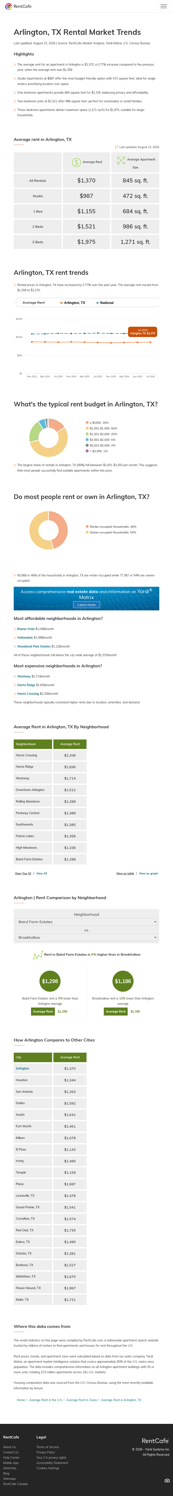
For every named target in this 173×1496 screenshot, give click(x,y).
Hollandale (25, 637)
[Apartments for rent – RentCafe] (17, 6)
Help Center (11, 1458)
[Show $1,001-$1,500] (101, 428)
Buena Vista (26, 629)
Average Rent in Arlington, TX (121, 1400)
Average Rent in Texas (81, 1400)
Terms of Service (47, 1447)
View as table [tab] (125, 873)
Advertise (9, 1468)
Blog (6, 1473)
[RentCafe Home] (155, 1440)
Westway (24, 676)
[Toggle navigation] (164, 6)
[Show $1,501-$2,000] (101, 434)
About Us (9, 1447)
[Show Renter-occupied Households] (111, 526)
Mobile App (10, 1463)
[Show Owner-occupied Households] (111, 532)
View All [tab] (41, 873)
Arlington (22, 1068)
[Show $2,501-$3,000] (100, 445)
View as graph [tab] (148, 873)
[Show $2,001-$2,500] (100, 439)
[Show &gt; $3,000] (97, 451)
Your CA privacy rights (51, 1458)
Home (21, 1400)
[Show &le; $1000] (97, 422)
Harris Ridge (26, 685)
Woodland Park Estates (34, 646)
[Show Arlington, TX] (72, 303)
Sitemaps (9, 1479)
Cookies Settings (47, 1468)
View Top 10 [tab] (23, 873)
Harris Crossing (28, 694)
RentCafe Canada (15, 1484)
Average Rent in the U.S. (45, 1400)
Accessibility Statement (52, 1463)
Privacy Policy (45, 1452)
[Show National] (105, 303)
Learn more (87, 605)
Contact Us (10, 1452)
